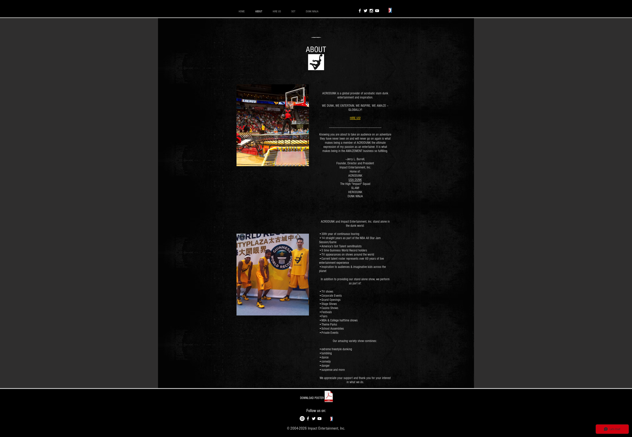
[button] (312, 398)
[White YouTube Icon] (377, 10)
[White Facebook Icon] (359, 10)
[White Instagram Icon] (371, 10)
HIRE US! (355, 118)
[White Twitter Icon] (365, 10)
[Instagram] (302, 418)
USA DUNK (355, 180)
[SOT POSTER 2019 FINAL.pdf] (328, 396)
